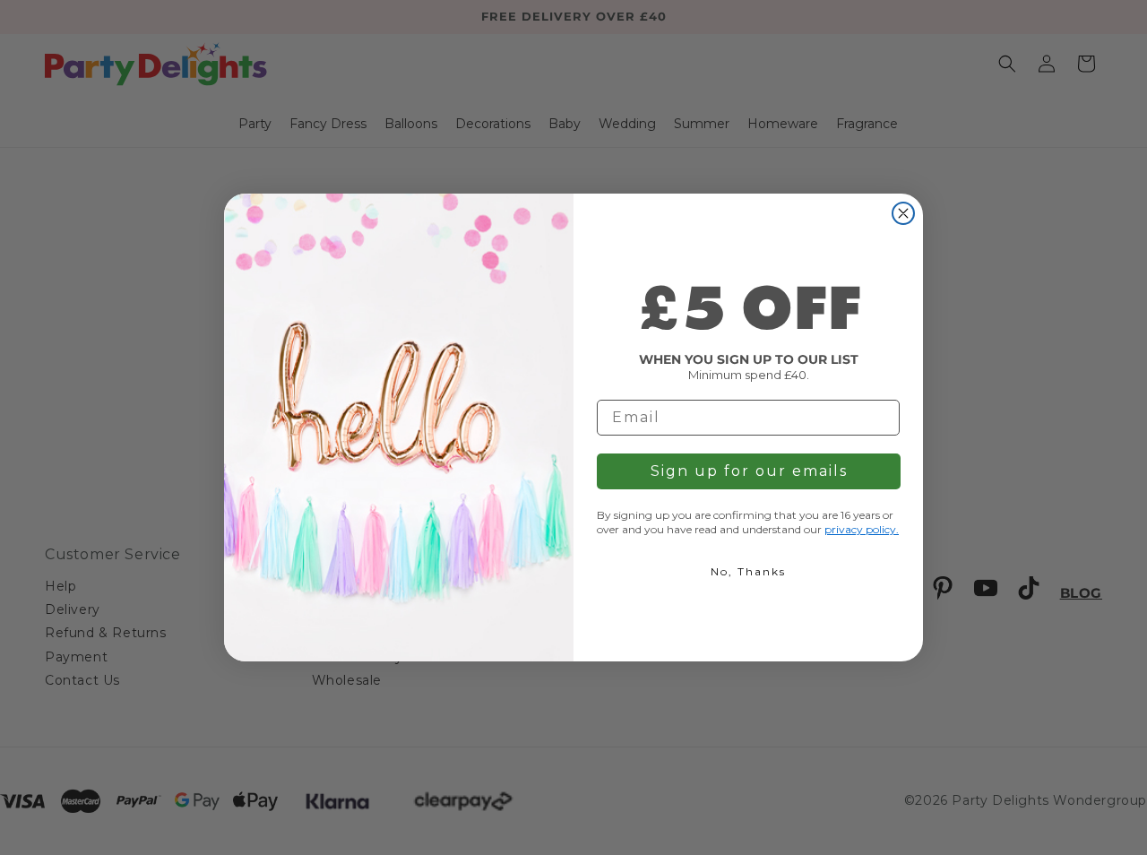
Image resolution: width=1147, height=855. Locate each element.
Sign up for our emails (749, 470)
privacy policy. (861, 529)
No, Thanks (748, 571)
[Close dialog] (903, 213)
